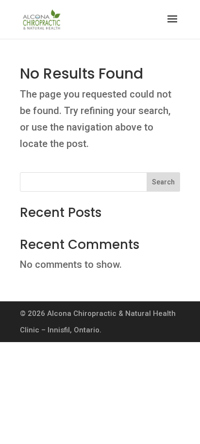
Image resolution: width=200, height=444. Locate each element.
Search (163, 182)
